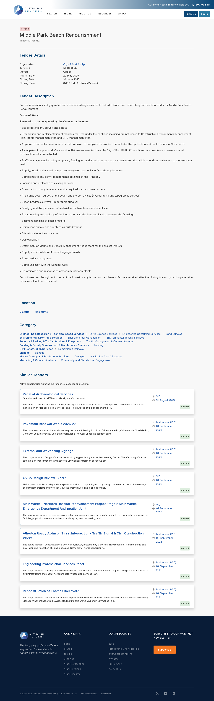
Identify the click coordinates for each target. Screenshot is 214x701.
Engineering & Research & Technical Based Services (52, 333)
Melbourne (41, 311)
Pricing (68, 13)
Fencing (98, 345)
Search (52, 13)
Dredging (79, 356)
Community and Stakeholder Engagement (85, 360)
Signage (25, 352)
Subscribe (164, 649)
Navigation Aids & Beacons (106, 356)
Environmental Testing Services (125, 337)
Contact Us (115, 669)
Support (123, 13)
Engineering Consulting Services (141, 333)
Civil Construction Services (36, 348)
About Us (85, 13)
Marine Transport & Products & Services (44, 356)
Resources (104, 13)
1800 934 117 (202, 4)
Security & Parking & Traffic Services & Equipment (50, 341)
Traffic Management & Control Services (109, 341)
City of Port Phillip (74, 64)
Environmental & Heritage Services (41, 337)
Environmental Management (84, 337)
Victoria (24, 311)
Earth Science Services (103, 333)
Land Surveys (174, 333)
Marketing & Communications (38, 360)
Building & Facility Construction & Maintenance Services (54, 345)
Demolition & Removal (71, 348)
